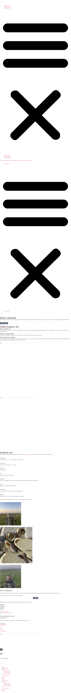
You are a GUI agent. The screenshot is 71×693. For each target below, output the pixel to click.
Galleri (3, 165)
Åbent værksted (7, 6)
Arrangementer (3, 631)
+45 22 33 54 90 (5, 611)
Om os (3, 162)
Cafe (3, 1)
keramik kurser (27, 454)
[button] (35, 80)
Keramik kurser (7, 5)
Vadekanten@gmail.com (7, 612)
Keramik (3, 4)
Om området (6, 164)
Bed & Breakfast (5, 3)
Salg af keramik (7, 8)
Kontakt (3, 166)
